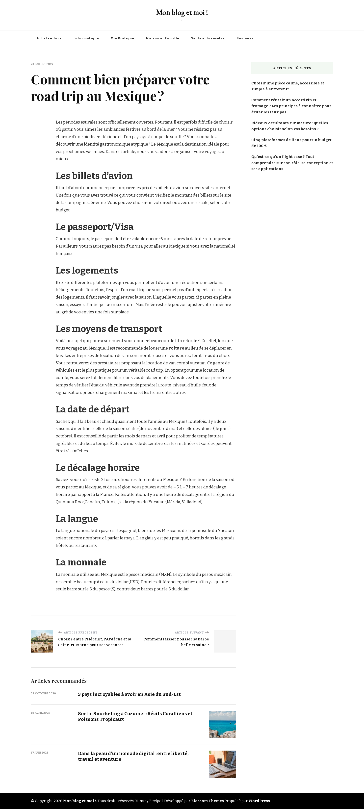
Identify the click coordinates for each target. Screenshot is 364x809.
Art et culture (49, 38)
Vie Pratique (122, 38)
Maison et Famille (162, 38)
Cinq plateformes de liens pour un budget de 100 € (291, 143)
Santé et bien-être (208, 38)
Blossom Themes (207, 801)
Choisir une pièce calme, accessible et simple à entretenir (287, 86)
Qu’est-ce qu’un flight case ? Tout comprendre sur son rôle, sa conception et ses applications (292, 162)
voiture (176, 348)
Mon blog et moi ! (182, 12)
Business (244, 38)
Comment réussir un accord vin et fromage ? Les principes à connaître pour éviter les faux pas (291, 106)
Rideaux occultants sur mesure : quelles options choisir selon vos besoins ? (289, 126)
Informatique (86, 38)
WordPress (259, 801)
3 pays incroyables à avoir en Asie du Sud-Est (129, 694)
